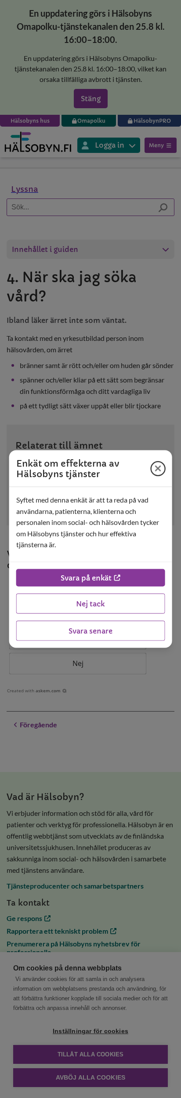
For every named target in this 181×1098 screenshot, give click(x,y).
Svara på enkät (86, 577)
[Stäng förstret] (158, 468)
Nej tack (90, 603)
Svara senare (90, 630)
